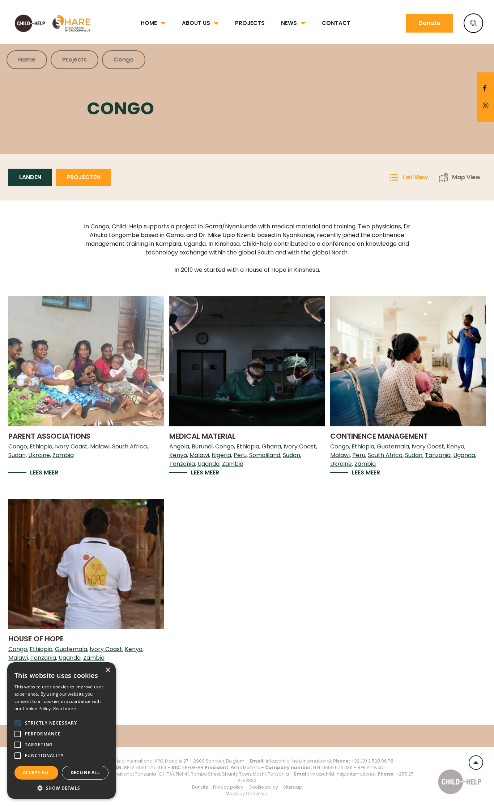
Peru (240, 455)
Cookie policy (263, 787)
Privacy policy (228, 787)
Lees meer (44, 472)
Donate (429, 23)
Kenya (178, 455)
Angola (179, 446)
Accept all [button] (36, 772)
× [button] (107, 670)
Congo (17, 446)
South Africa (129, 446)
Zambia (63, 455)
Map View (466, 177)
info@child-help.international (298, 761)
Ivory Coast (71, 446)
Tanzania (182, 464)
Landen (30, 177)
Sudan (17, 455)
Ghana (271, 446)
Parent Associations (49, 436)
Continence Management (379, 436)
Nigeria (221, 455)
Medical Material (202, 436)
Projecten (83, 177)
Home (149, 23)
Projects (250, 23)
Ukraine (39, 455)
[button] (61, 788)
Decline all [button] (85, 772)
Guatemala (393, 446)
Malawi (100, 446)
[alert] (61, 730)
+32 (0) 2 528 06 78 (372, 761)
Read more (64, 708)
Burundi (202, 446)
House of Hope (36, 639)
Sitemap (292, 787)
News (289, 23)
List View (415, 177)
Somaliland (264, 455)
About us (196, 23)
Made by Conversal (247, 793)
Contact (336, 23)
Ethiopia (41, 446)
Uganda (208, 464)
